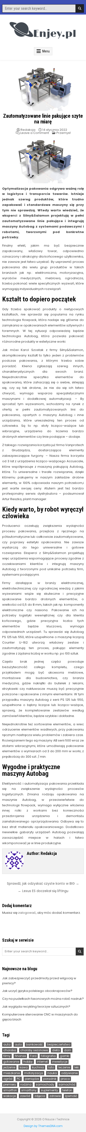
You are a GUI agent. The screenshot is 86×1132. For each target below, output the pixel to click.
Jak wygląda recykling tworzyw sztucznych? (36, 1006)
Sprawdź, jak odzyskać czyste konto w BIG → (43, 883)
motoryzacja (33, 1073)
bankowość (34, 1044)
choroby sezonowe (34, 1050)
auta (7, 1044)
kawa (24, 1067)
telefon (67, 1090)
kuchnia (38, 1067)
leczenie (64, 1067)
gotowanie (11, 1062)
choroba (9, 1050)
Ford (33, 1056)
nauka (52, 1073)
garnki (64, 1056)
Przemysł (63, 133)
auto (18, 1044)
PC (19, 1079)
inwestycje (59, 1062)
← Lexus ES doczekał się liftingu (43, 891)
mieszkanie (11, 1073)
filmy (7, 1056)
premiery (9, 1084)
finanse (20, 1056)
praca (65, 1079)
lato (51, 1067)
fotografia (48, 1056)
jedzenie (9, 1067)
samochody (45, 1084)
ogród (7, 1079)
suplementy (49, 1090)
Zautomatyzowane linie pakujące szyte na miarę (43, 119)
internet (42, 1062)
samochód (67, 1084)
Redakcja (28, 129)
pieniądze (32, 1079)
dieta (56, 1050)
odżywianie (69, 1073)
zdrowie (55, 1096)
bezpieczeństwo (58, 1044)
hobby (28, 1062)
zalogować (27, 912)
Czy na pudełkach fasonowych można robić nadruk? (43, 998)
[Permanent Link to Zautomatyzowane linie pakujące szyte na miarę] (43, 88)
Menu (46, 51)
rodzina (26, 1084)
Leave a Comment (34, 132)
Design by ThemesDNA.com (43, 1126)
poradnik (49, 1079)
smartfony (29, 1090)
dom (67, 1050)
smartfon (10, 1090)
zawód (25, 1096)
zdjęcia (39, 1096)
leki (76, 1067)
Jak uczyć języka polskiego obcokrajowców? (37, 991)
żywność (71, 1096)
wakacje (9, 1096)
